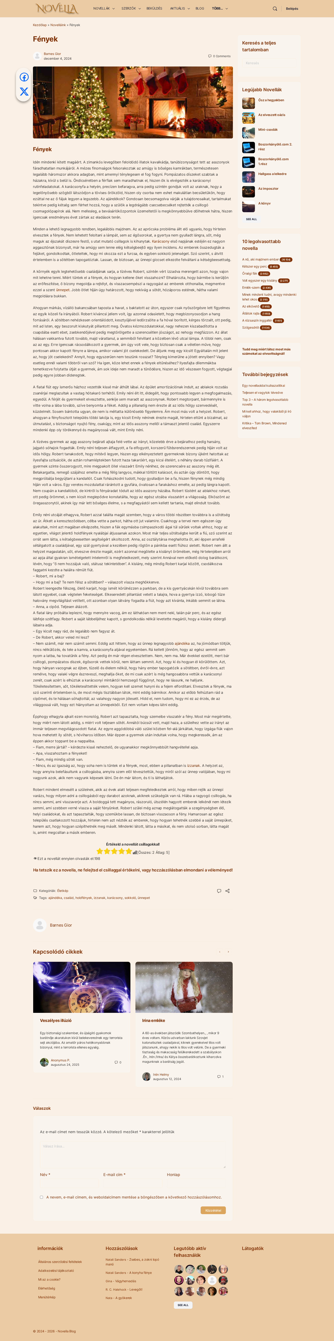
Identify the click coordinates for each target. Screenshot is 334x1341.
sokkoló (130, 898)
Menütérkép (47, 1297)
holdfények (83, 898)
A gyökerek (123, 1298)
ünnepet (63, 290)
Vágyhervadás (125, 1281)
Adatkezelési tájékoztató (56, 1270)
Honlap (173, 1174)
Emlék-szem (251, 287)
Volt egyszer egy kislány (259, 280)
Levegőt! (136, 1289)
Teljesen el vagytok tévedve (262, 392)
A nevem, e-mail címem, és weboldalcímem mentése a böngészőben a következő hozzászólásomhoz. (134, 1197)
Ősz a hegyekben (271, 100)
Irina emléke (153, 1020)
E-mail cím (114, 1174)
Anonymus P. (60, 1060)
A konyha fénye (140, 1273)
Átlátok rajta (250, 313)
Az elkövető (250, 306)
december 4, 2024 (58, 58)
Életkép (62, 891)
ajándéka (182, 643)
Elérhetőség (46, 1288)
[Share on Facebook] (24, 77)
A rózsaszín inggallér (257, 320)
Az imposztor (268, 188)
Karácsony (160, 241)
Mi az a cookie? (49, 1279)
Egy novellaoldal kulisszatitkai (263, 385)
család (69, 898)
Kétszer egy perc (254, 266)
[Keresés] (274, 8)
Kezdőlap (40, 25)
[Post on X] (24, 92)
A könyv (264, 203)
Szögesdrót (250, 327)
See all (251, 219)
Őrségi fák (249, 273)
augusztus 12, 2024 (167, 1079)
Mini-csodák (267, 129)
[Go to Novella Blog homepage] (57, 8)
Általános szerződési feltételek (60, 1262)
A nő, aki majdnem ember (260, 259)
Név (45, 1174)
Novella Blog (67, 1331)
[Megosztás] (227, 891)
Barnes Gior (52, 54)
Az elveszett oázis (271, 115)
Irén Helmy (161, 1074)
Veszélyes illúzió (56, 1020)
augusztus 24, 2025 (65, 1064)
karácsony (115, 898)
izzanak (193, 765)
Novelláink (58, 25)
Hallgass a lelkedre (272, 174)
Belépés (292, 8)
